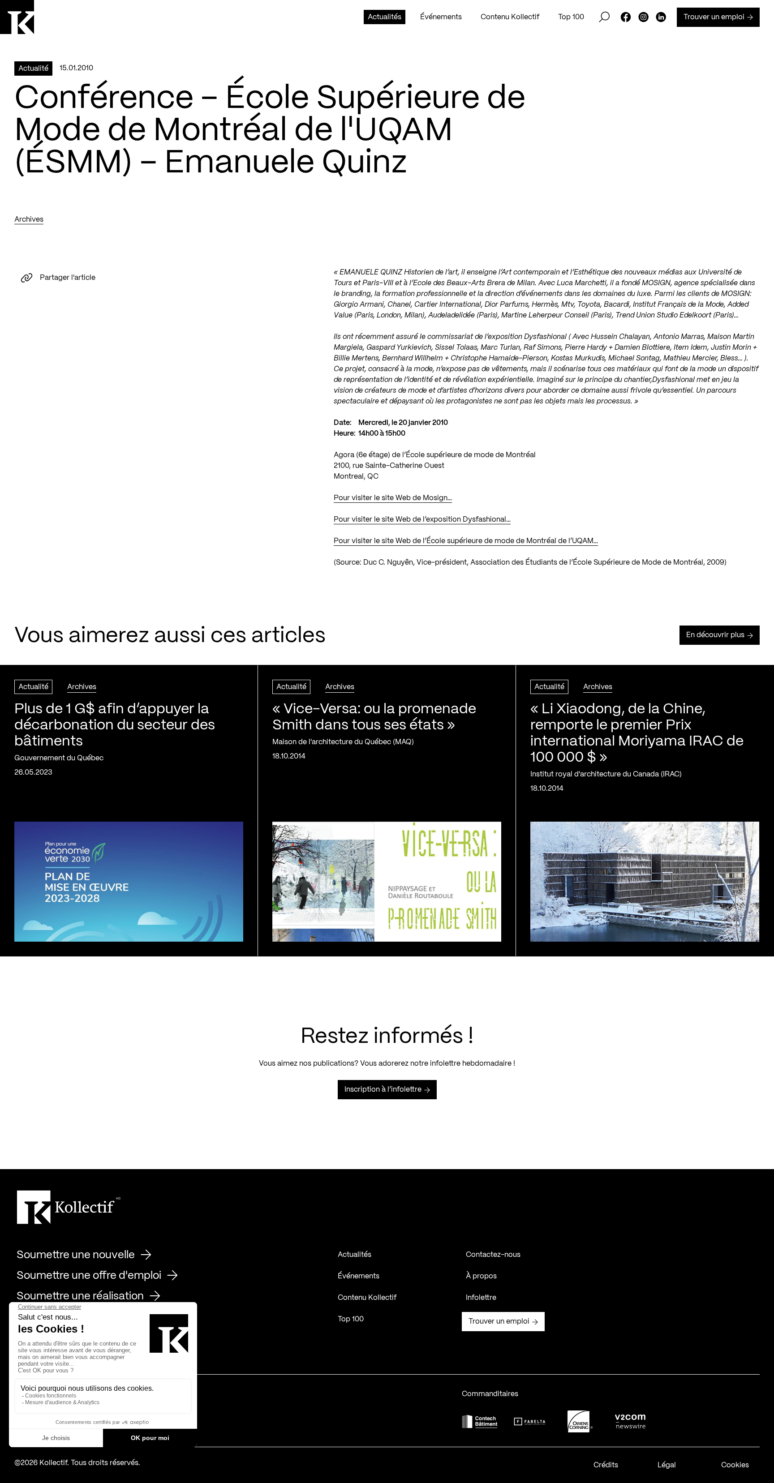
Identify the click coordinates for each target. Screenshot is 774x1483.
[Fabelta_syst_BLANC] (530, 1422)
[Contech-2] (480, 1421)
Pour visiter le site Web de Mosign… (393, 498)
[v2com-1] (630, 1421)
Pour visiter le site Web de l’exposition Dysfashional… (422, 519)
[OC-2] (580, 1421)
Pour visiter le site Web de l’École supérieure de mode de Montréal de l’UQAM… (466, 541)
